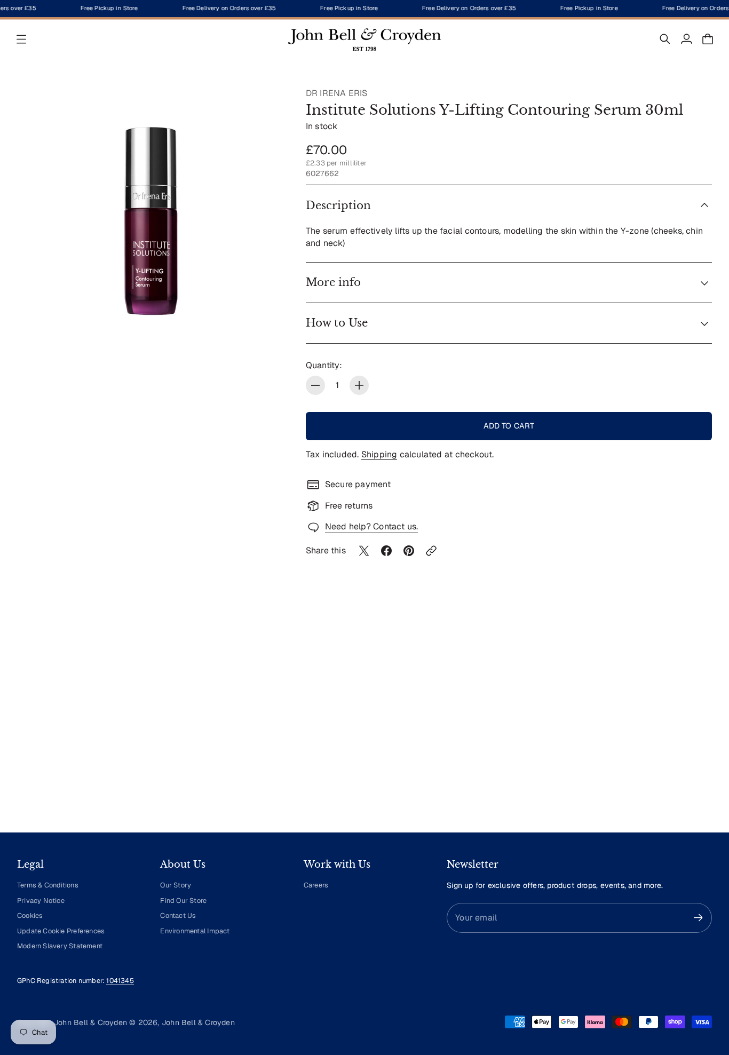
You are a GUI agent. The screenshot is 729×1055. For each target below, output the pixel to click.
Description (338, 205)
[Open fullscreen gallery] (264, 334)
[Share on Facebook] (386, 550)
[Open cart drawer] (707, 39)
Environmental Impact (194, 930)
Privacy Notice (41, 900)
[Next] (699, 725)
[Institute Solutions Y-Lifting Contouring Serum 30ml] (150, 221)
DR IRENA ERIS (337, 93)
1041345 (119, 980)
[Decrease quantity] (315, 385)
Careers (316, 885)
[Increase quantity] (359, 385)
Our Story (175, 885)
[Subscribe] (698, 917)
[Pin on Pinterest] (408, 550)
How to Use (337, 322)
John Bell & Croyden (198, 1022)
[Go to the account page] (686, 39)
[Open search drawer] (665, 39)
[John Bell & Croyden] (364, 38)
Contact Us (178, 915)
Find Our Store (183, 900)
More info (333, 282)
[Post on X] (364, 550)
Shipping (379, 454)
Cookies (30, 915)
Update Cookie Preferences (61, 930)
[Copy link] (431, 550)
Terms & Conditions (47, 885)
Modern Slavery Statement (59, 945)
